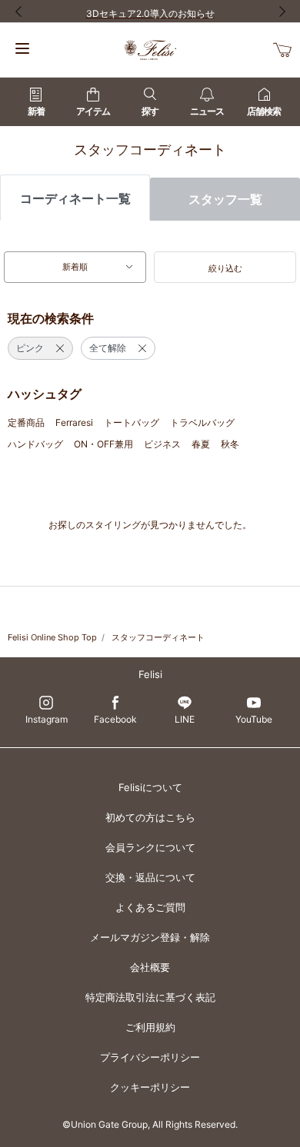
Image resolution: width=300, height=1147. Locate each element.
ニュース (207, 111)
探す (150, 111)
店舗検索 (264, 111)
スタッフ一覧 (225, 199)
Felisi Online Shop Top (52, 637)
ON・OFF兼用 (103, 444)
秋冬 (230, 444)
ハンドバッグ (35, 444)
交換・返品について (150, 877)
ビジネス (162, 444)
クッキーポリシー (150, 1087)
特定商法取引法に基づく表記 (150, 997)
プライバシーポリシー (150, 1057)
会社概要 (150, 967)
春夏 (201, 444)
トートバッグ (131, 422)
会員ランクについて (150, 847)
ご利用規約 (150, 1027)
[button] (225, 267)
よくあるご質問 (150, 907)
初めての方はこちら (150, 817)
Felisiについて (150, 787)
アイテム (93, 111)
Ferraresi (74, 422)
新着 (36, 111)
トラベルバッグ (202, 422)
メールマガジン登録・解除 (150, 937)
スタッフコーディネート (158, 637)
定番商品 (26, 422)
